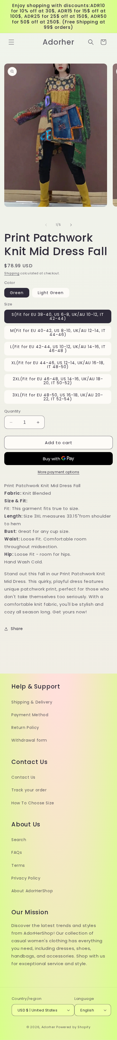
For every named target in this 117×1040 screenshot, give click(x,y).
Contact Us (23, 777)
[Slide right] (71, 225)
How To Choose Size (32, 803)
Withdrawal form (29, 740)
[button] (11, 42)
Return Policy (25, 727)
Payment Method (29, 715)
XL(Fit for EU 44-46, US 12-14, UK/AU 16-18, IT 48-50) (58, 365)
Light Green (51, 293)
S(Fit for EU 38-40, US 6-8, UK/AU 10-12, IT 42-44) (58, 316)
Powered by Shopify (73, 1027)
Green (17, 293)
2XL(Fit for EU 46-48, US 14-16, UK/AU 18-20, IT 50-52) (58, 381)
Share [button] (17, 628)
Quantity (12, 411)
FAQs (16, 852)
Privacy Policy (25, 878)
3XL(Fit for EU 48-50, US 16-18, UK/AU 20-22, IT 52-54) (57, 397)
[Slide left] (46, 225)
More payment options (59, 472)
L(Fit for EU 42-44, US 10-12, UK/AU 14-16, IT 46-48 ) (58, 348)
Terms (18, 865)
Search (18, 840)
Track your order (29, 790)
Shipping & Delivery (31, 702)
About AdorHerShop (32, 891)
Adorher (48, 1027)
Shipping (12, 273)
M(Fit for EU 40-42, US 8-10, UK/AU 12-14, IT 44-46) (58, 332)
